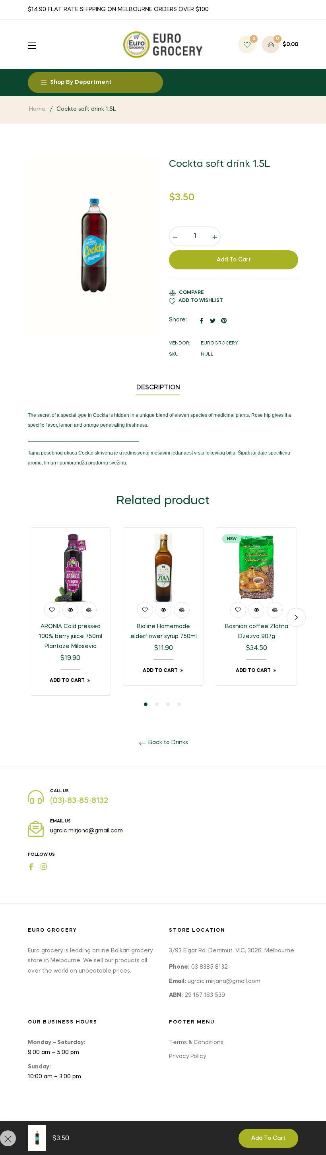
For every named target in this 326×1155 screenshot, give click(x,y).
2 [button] (157, 704)
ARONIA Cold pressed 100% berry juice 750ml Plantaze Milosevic (70, 636)
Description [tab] (158, 388)
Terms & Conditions (196, 1042)
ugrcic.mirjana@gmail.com (86, 831)
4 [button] (179, 704)
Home (37, 109)
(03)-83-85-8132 (79, 801)
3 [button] (168, 704)
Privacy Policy (187, 1056)
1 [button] (145, 704)
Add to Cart (268, 1138)
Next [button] (296, 617)
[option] (70, 617)
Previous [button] (30, 617)
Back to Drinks (167, 742)
